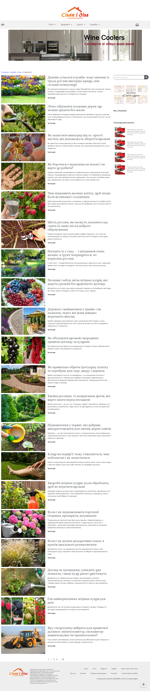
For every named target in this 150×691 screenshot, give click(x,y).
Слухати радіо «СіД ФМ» (130, 673)
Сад (19, 72)
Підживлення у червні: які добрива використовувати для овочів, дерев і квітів (79, 426)
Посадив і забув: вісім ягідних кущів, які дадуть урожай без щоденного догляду (78, 282)
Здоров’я (65, 24)
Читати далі (51, 98)
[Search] (146, 77)
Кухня (80, 24)
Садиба (93, 24)
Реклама (83, 673)
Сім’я (51, 24)
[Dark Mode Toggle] (143, 684)
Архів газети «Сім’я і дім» (129, 668)
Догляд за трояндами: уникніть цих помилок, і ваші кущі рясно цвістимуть (77, 571)
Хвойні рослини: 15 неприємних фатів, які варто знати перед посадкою (79, 397)
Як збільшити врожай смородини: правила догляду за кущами (73, 340)
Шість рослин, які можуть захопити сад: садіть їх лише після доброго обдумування (78, 225)
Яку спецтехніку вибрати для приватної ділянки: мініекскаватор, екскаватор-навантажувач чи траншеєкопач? (78, 631)
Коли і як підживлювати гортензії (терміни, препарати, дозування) (73, 513)
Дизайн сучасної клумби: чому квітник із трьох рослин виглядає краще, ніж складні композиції (78, 80)
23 (63, 659)
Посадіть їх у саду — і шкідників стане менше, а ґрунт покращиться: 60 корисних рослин (76, 254)
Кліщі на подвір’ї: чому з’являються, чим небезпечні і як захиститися (78, 455)
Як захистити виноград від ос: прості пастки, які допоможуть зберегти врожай (79, 137)
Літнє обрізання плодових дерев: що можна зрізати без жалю (75, 108)
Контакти (114, 673)
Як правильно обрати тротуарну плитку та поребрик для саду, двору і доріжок (78, 369)
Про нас (72, 673)
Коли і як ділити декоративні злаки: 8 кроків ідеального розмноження (76, 542)
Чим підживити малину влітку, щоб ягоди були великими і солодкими (79, 195)
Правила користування (98, 673)
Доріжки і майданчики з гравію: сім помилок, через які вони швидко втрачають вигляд (74, 312)
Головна (4, 72)
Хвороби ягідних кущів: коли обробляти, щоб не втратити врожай (78, 484)
